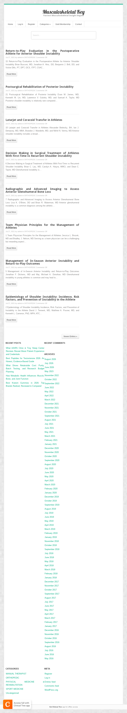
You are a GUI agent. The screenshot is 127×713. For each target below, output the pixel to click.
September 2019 (52, 505)
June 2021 (49, 428)
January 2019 (51, 537)
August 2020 (50, 464)
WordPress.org (51, 690)
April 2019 (49, 525)
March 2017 (50, 618)
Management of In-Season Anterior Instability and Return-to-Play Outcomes (42, 262)
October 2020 (51, 456)
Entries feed (50, 682)
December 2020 (52, 448)
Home (10, 24)
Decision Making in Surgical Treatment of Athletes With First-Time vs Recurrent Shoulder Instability (42, 154)
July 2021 (49, 424)
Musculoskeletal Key (63, 11)
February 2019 (51, 533)
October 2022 (51, 379)
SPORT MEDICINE (14, 689)
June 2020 (49, 472)
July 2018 (49, 553)
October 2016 (51, 638)
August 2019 (50, 509)
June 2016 (49, 654)
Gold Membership (62, 24)
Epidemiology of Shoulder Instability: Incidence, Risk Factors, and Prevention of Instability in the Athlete (42, 298)
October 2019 (51, 501)
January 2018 (51, 577)
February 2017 (51, 622)
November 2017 (52, 586)
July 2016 (49, 650)
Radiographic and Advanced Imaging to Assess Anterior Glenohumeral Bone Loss (42, 190)
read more (11, 74)
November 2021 (52, 408)
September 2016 (52, 642)
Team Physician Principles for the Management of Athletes (42, 226)
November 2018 (52, 541)
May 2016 (49, 658)
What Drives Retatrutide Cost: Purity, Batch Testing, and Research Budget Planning (25, 368)
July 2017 (49, 602)
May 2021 (49, 432)
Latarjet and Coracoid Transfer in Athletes (34, 119)
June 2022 (49, 387)
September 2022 (52, 383)
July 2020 (49, 468)
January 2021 (51, 444)
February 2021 (51, 440)
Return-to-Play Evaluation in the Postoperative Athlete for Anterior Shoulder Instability (42, 52)
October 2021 (51, 412)
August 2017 (50, 598)
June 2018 (49, 557)
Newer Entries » (70, 336)
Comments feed (52, 686)
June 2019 (49, 517)
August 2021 (50, 420)
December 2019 (52, 497)
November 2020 (52, 452)
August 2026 (50, 359)
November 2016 (52, 634)
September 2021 (52, 416)
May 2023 (49, 371)
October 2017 (51, 590)
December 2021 (52, 404)
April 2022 (49, 395)
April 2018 (49, 565)
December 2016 (52, 630)
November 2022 (52, 375)
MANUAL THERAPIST (16, 674)
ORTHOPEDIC (30, 57)
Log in (47, 678)
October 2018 (51, 545)
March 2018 (50, 569)
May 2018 (49, 561)
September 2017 (52, 594)
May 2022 (49, 391)
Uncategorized (12, 693)
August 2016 (50, 646)
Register (31, 24)
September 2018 (52, 549)
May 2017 (49, 610)
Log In (20, 24)
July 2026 (49, 363)
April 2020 (49, 480)
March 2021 (50, 436)
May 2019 (49, 521)
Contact (78, 24)
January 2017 (51, 626)
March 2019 (50, 529)
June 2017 (49, 606)
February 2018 (51, 573)
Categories (45, 24)
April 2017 (49, 614)
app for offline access (63, 707)
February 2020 (51, 488)
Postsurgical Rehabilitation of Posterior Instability (39, 86)
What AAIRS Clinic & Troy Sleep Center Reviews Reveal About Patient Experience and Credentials (25, 351)
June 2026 (49, 367)
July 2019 (49, 513)
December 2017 (52, 581)
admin (20, 57)
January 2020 (51, 493)
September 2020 (52, 460)
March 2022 (50, 399)
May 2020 (49, 476)
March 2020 (50, 484)
